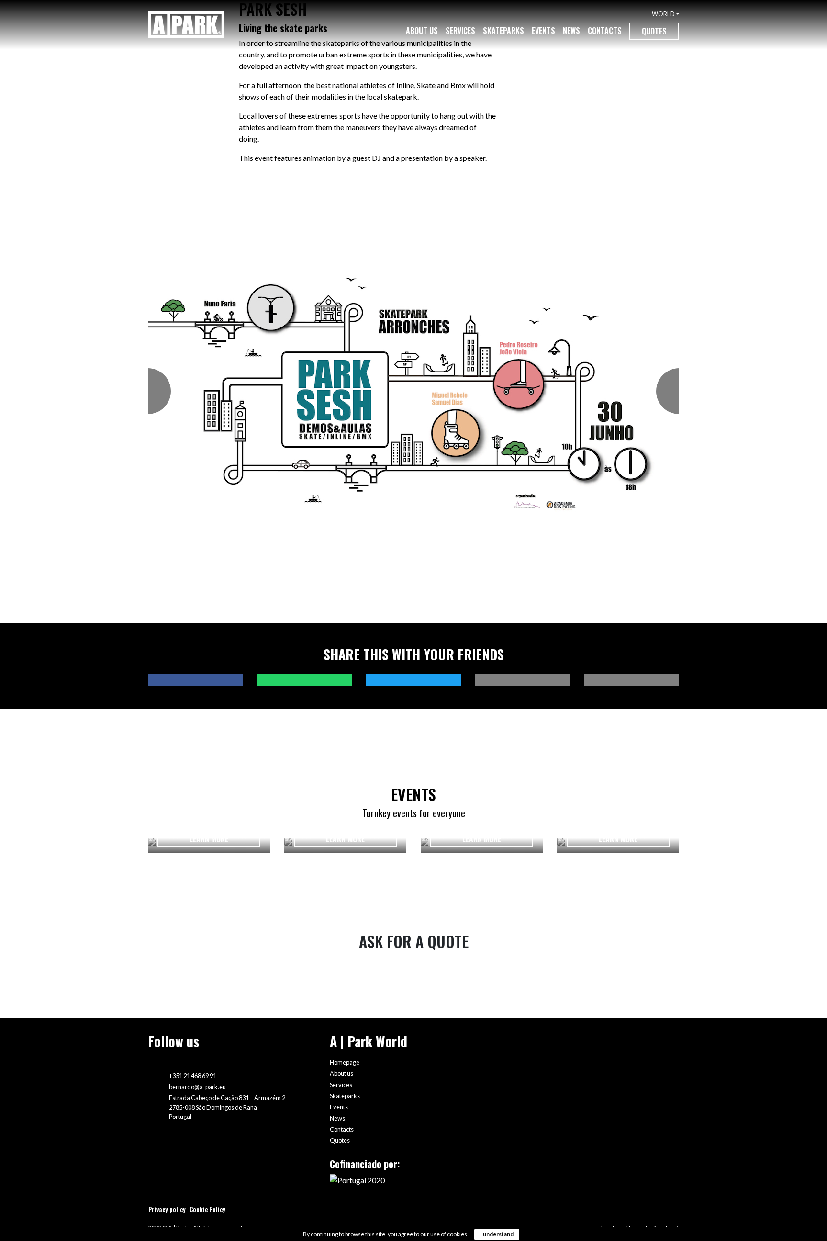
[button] (153, 391)
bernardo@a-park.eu (197, 1087)
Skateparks (503, 30)
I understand (497, 1234)
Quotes (654, 31)
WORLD (663, 14)
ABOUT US (422, 30)
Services (460, 30)
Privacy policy (167, 1209)
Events (543, 30)
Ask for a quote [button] (414, 941)
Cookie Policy (207, 1209)
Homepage (344, 1062)
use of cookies (448, 1234)
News (571, 30)
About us (341, 1073)
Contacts (605, 30)
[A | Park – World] (186, 24)
